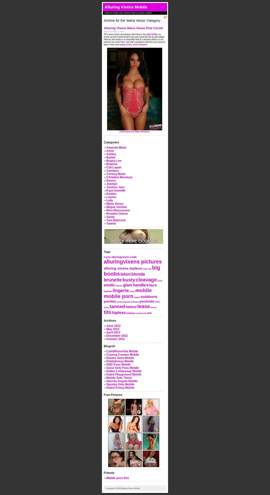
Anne (110, 150)
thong (153, 307)
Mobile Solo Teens (119, 377)
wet (149, 313)
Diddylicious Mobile (120, 361)
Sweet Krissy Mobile (120, 387)
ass (150, 269)
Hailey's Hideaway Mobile (124, 371)
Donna (111, 180)
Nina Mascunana (118, 210)
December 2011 (117, 335)
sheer (157, 302)
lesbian (108, 291)
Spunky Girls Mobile (120, 384)
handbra (141, 285)
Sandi (110, 216)
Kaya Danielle (115, 190)
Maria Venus (114, 203)
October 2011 (115, 339)
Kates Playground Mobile (123, 374)
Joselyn (111, 183)
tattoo (131, 307)
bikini (125, 274)
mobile (143, 290)
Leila (109, 200)
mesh (132, 291)
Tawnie (111, 223)
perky (119, 302)
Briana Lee (113, 160)
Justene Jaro (115, 187)
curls (159, 281)
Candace (112, 170)
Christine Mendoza (119, 177)
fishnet (119, 286)
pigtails (126, 302)
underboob (141, 313)
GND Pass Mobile (118, 364)
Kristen (111, 193)
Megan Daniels (116, 207)
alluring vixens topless (123, 268)
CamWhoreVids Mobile (122, 351)
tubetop (130, 313)
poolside (147, 301)
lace (153, 285)
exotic (109, 285)
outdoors (149, 297)
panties (110, 301)
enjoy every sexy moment (133, 44)
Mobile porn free (117, 478)
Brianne (111, 164)
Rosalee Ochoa (117, 213)
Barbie (111, 157)
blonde (138, 274)
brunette (113, 279)
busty (129, 280)
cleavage (146, 280)
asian (145, 269)
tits (107, 312)
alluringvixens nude (124, 257)
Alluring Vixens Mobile (126, 7)
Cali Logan (113, 167)
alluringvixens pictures (133, 262)
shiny (106, 307)
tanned (117, 306)
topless (119, 312)
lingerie (121, 290)
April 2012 (113, 332)
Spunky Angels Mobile (122, 381)
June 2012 (113, 325)
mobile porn (118, 296)
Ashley (111, 154)
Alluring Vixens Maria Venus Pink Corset (133, 28)
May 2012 (112, 329)
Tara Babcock (116, 220)
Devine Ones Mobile (120, 357)
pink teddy (152, 34)
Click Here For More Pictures (134, 131)
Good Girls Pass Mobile (122, 367)
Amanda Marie (116, 147)
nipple (137, 297)
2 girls (107, 257)
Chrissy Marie (115, 174)
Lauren (111, 197)
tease (143, 306)
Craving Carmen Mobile (122, 354)
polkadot (134, 302)
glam (127, 285)
